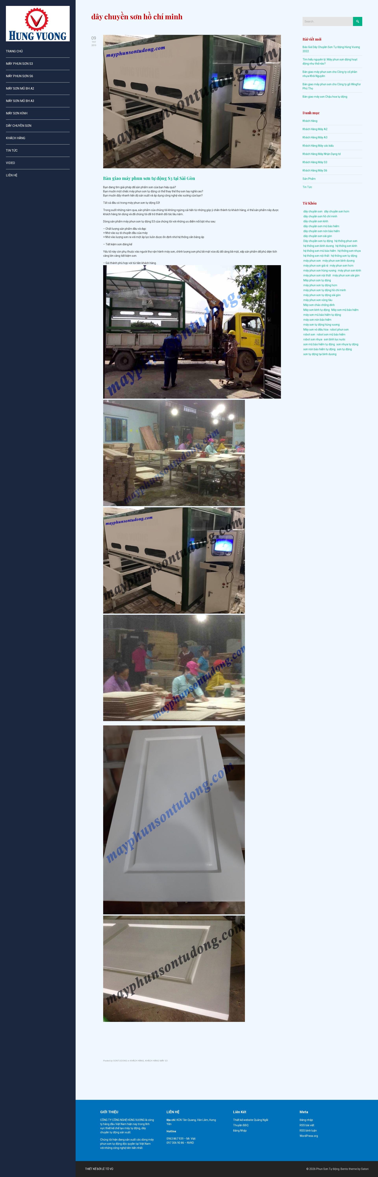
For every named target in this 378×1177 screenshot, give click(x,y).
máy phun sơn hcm (341, 265)
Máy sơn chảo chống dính (319, 305)
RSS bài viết (307, 1125)
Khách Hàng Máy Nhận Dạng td (322, 154)
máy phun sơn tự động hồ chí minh (324, 290)
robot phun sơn (339, 329)
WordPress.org (309, 1135)
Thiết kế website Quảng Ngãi (250, 1119)
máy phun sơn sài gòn (346, 275)
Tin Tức (307, 187)
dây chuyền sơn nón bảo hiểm (321, 231)
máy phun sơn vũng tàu (317, 300)
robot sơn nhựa (312, 339)
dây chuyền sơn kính (315, 221)
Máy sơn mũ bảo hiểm (345, 309)
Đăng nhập (306, 1119)
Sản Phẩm (309, 178)
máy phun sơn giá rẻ (315, 265)
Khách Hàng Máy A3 (315, 137)
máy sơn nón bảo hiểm (317, 319)
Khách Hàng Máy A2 (315, 129)
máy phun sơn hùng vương (319, 270)
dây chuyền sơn (312, 211)
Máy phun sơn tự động (317, 280)
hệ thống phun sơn (345, 241)
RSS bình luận (308, 1130)
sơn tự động (344, 349)
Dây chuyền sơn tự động (318, 241)
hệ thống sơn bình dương (318, 245)
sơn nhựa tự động (347, 344)
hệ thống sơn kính (346, 245)
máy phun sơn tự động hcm (320, 285)
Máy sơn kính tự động (316, 309)
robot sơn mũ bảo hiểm (331, 334)
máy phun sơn (312, 260)
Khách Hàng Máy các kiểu (318, 145)
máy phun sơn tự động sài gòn (322, 295)
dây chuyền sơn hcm (336, 211)
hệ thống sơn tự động (344, 255)
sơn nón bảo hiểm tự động (319, 349)
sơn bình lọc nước (334, 339)
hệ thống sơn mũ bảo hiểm (319, 250)
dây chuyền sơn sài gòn (317, 236)
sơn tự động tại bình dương (319, 354)
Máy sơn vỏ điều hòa (315, 329)
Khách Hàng (310, 120)
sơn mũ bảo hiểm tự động (319, 344)
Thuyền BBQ (240, 1125)
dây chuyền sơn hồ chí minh (320, 216)
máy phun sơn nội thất (317, 275)
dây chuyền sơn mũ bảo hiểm (321, 226)
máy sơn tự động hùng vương (321, 324)
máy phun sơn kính (349, 270)
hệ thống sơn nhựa (349, 250)
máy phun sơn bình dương (338, 260)
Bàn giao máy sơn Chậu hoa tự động (325, 96)
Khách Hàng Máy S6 (315, 170)
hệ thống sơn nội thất (316, 255)
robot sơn (309, 334)
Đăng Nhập (240, 1130)
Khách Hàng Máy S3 (315, 162)
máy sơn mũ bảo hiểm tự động (322, 314)
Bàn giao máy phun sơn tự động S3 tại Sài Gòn (149, 178)
